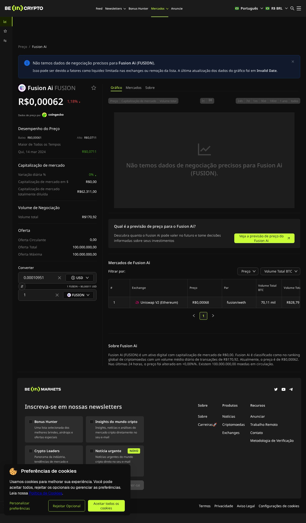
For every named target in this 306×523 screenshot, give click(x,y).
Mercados (157, 8)
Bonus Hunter (138, 8)
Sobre (150, 87)
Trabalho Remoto (264, 424)
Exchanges (231, 432)
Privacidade (223, 506)
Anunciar (257, 416)
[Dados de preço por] (53, 115)
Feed (99, 8)
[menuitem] (6, 21)
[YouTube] (283, 390)
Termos (205, 506)
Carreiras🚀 (207, 424)
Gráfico (116, 87)
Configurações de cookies (279, 506)
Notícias (228, 416)
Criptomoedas (233, 424)
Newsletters (113, 8)
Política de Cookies (45, 493)
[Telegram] (291, 390)
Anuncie (177, 8)
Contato (256, 432)
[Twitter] (275, 390)
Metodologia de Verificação (272, 440)
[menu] (6, 31)
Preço (22, 46)
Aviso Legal (246, 506)
